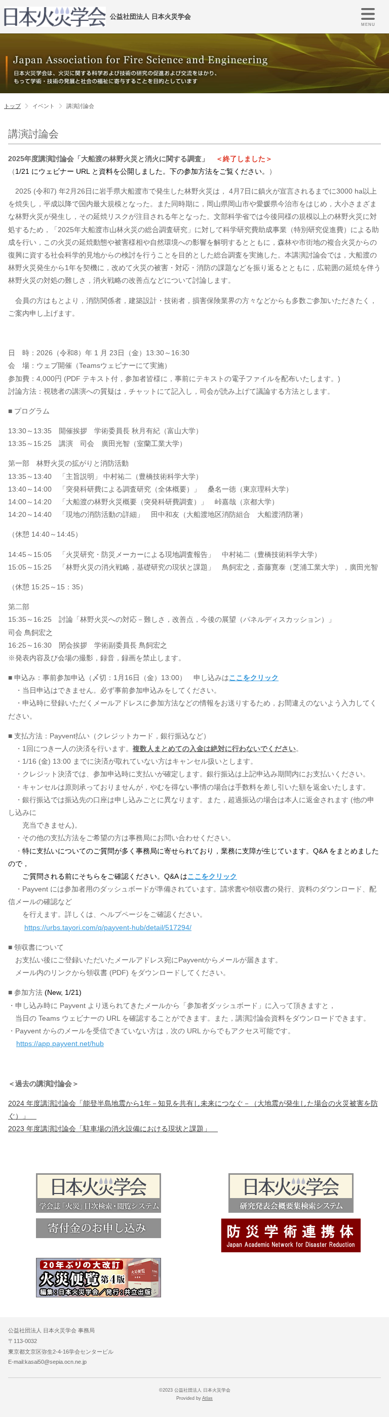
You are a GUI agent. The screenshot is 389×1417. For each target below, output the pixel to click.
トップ (12, 106)
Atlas (207, 1398)
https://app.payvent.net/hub (60, 1043)
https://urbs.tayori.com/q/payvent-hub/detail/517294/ (107, 927)
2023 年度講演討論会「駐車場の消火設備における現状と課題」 (113, 1129)
